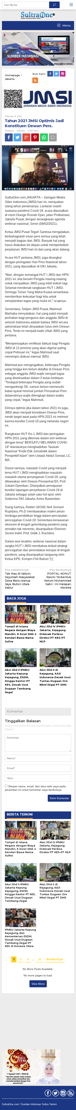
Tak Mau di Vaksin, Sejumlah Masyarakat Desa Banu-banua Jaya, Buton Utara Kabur (20, 578)
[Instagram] (63, 74)
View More (38, 983)
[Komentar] (53, 137)
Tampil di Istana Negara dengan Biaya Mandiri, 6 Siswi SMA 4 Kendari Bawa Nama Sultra (20, 634)
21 (39, 959)
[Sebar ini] (9, 137)
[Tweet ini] (17, 137)
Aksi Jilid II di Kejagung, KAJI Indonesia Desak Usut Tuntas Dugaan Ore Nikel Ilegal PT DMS (55, 677)
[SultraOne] (38, 15)
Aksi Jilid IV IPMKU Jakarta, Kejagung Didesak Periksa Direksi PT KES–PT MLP (53, 634)
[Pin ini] (35, 137)
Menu (66, 25)
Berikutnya (54, 959)
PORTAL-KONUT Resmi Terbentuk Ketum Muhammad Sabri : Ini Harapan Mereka (57, 578)
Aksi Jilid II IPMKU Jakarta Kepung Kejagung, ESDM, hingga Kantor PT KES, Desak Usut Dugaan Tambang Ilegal (18, 681)
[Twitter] (57, 74)
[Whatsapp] (44, 137)
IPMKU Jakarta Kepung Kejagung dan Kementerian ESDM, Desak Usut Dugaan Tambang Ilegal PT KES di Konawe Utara (20, 938)
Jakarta (21, 130)
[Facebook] (50, 74)
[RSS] (35, 80)
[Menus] (72, 5)
